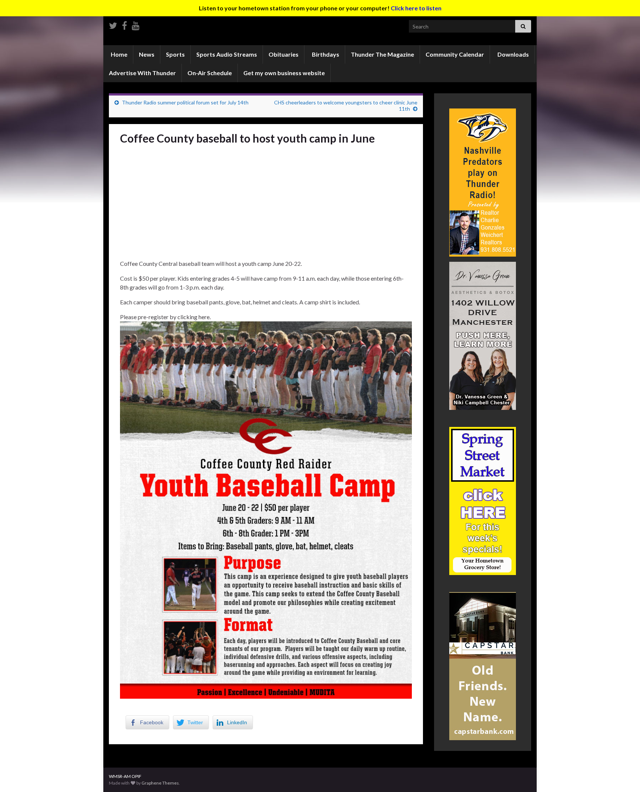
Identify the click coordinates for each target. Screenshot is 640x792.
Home (118, 54)
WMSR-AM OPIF (125, 776)
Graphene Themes (160, 783)
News (146, 54)
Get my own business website (284, 72)
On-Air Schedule (209, 72)
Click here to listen (416, 7)
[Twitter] (113, 24)
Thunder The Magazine (382, 54)
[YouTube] (136, 24)
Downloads (512, 54)
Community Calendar (455, 54)
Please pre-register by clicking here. (165, 316)
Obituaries (284, 54)
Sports (175, 54)
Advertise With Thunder (142, 72)
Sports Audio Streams (226, 54)
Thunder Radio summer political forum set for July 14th (185, 102)
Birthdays (325, 54)
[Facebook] (124, 24)
